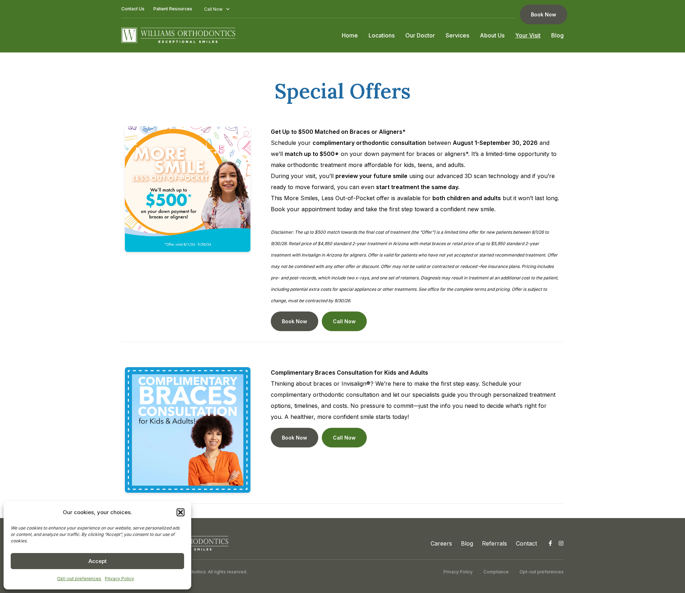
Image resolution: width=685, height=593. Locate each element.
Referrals (494, 543)
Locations (382, 35)
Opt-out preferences (79, 578)
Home (350, 35)
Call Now (344, 321)
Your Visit (528, 35)
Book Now (543, 14)
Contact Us (132, 8)
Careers (441, 543)
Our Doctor (420, 35)
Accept (97, 561)
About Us (492, 35)
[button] (180, 512)
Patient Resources (172, 8)
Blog (557, 35)
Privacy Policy (119, 578)
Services (457, 35)
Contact (526, 543)
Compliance (496, 571)
